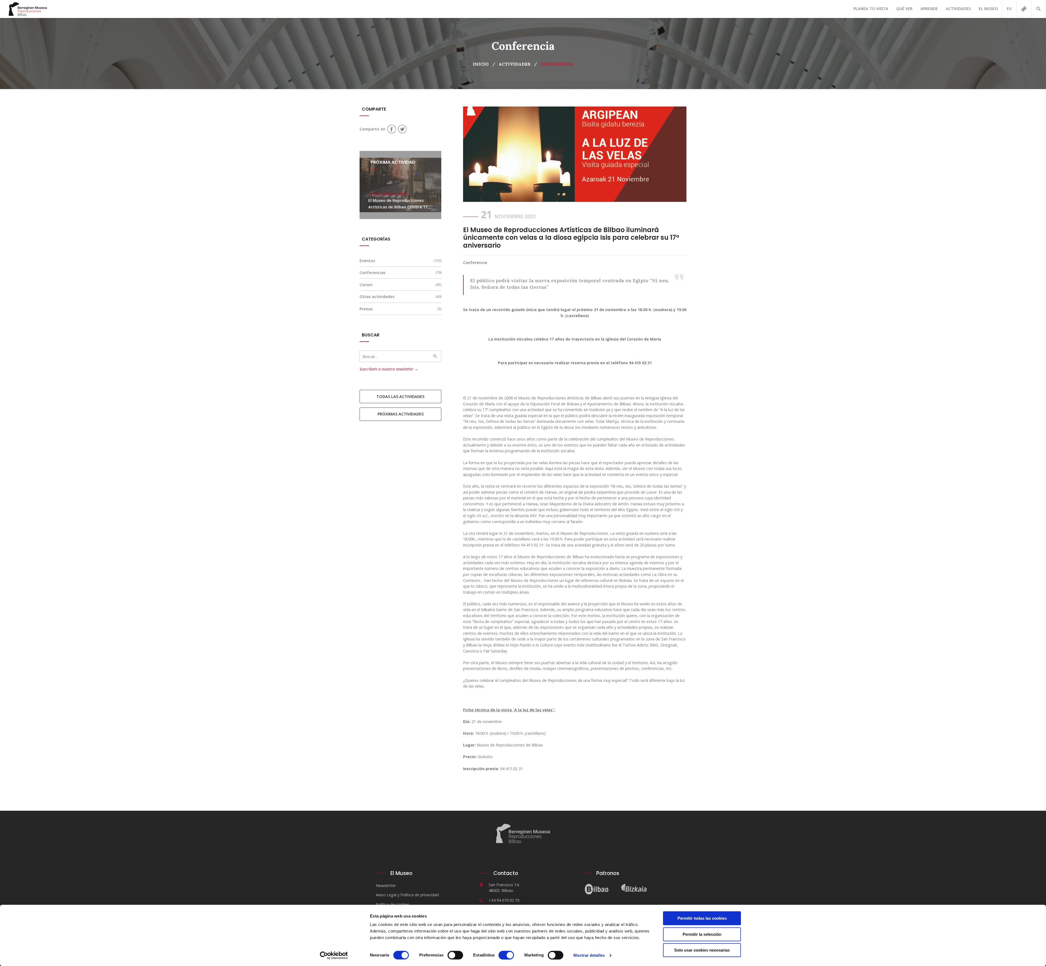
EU (1009, 8)
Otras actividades (377, 296)
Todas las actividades (400, 396)
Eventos (367, 260)
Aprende (929, 8)
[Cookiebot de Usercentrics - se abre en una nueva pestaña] (334, 955)
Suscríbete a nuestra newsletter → (389, 369)
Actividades (958, 8)
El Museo (988, 8)
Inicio (481, 64)
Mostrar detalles (589, 955)
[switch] (455, 955)
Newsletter (386, 885)
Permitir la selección (702, 934)
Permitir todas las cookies (702, 918)
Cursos (366, 284)
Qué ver (904, 8)
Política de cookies (392, 904)
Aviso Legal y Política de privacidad (407, 894)
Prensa (366, 308)
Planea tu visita (870, 8)
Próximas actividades (401, 414)
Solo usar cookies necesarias (702, 950)
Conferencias (372, 272)
